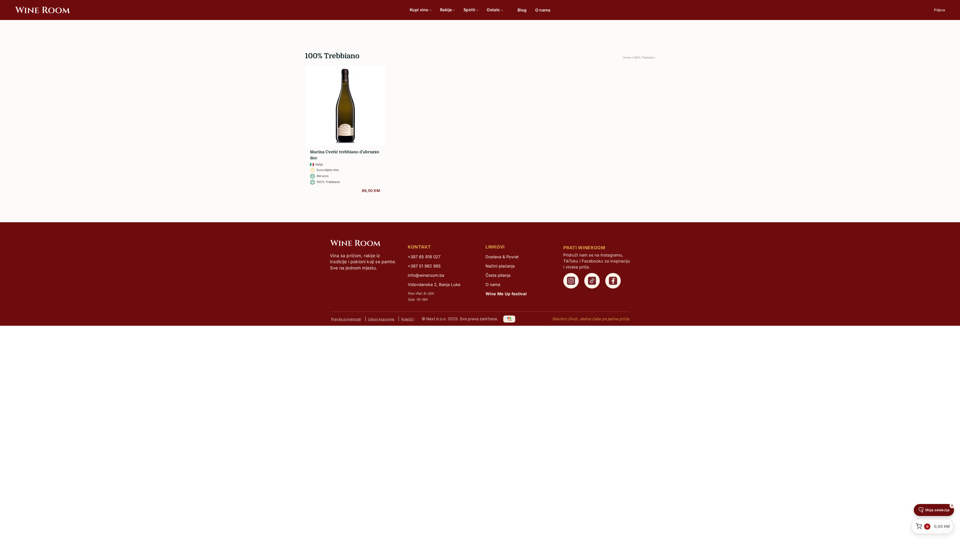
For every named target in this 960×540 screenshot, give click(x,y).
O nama (542, 10)
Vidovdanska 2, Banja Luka (434, 284)
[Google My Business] (509, 318)
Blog (522, 10)
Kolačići (407, 319)
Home (627, 57)
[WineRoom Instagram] (571, 280)
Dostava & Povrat (502, 256)
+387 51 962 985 (424, 266)
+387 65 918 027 (424, 256)
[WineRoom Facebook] (613, 280)
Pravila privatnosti (346, 319)
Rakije (446, 9)
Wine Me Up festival (506, 293)
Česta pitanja (498, 275)
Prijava (939, 10)
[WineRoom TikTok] (592, 280)
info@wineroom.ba (426, 275)
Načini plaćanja (500, 266)
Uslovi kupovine (381, 319)
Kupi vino (419, 9)
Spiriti (469, 9)
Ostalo (493, 9)
